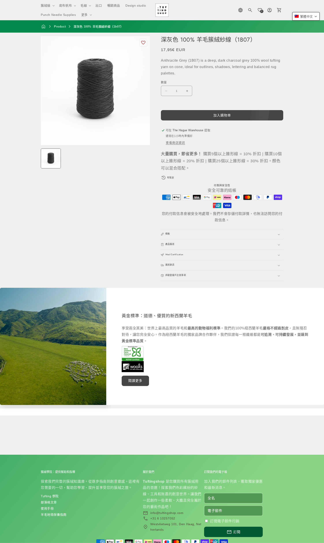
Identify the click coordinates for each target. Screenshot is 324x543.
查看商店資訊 (175, 142)
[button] (47, 5)
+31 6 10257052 (162, 518)
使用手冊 (47, 508)
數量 (164, 82)
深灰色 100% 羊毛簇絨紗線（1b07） (98, 26)
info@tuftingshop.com (166, 513)
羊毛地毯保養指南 (54, 514)
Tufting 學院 (50, 496)
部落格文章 (49, 502)
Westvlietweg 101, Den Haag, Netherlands (175, 526)
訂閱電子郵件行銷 (224, 521)
